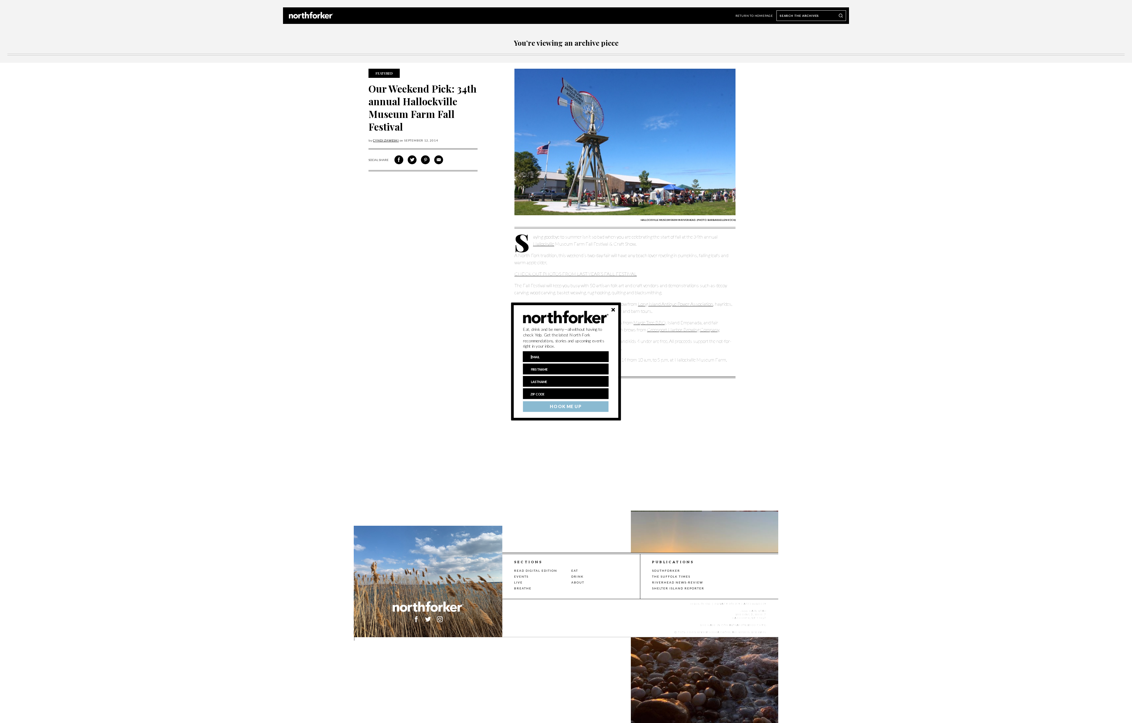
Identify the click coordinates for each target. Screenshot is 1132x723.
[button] (566, 338)
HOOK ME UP (565, 406)
